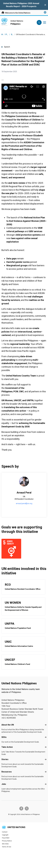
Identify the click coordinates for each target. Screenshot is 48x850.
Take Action (7, 747)
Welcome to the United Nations (17, 13)
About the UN (7, 725)
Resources (6, 772)
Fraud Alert (5, 838)
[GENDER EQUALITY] (12, 549)
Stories (4, 759)
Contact (4, 832)
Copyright (5, 835)
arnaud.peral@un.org (24, 503)
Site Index (5, 844)
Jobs (3, 784)
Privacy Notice (7, 841)
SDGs (4, 737)
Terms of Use (6, 847)
